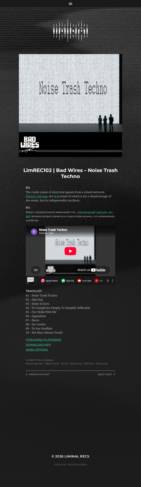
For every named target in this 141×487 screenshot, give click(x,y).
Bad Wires (35, 360)
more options (37, 349)
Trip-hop (102, 363)
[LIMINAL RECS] (71, 31)
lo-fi (56, 196)
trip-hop (42, 196)
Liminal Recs (76, 456)
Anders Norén (77, 464)
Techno (89, 363)
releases (48, 360)
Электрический (86, 212)
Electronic (53, 363)
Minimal (77, 363)
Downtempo (36, 363)
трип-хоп (101, 212)
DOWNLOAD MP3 (38, 344)
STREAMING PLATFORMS (43, 339)
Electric (31, 196)
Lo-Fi (66, 363)
